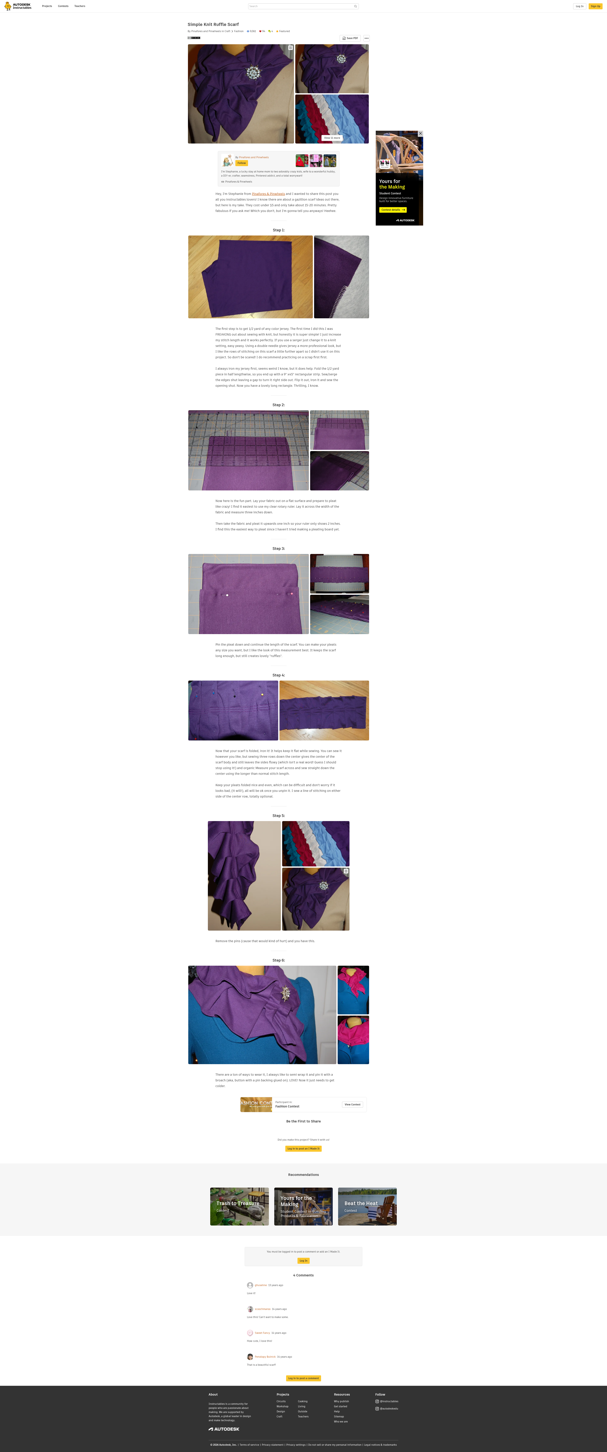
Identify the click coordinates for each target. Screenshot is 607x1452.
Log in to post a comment (303, 1378)
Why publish (341, 1401)
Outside (302, 1411)
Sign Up (595, 6)
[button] (366, 38)
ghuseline (261, 1285)
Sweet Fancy (262, 1333)
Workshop (282, 1406)
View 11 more (332, 138)
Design (281, 1411)
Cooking (303, 1401)
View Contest (352, 1104)
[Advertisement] (399, 178)
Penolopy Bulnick (265, 1356)
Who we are (341, 1421)
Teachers (79, 6)
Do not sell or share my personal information (334, 1445)
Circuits (281, 1401)
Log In (580, 6)
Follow (242, 163)
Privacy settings (296, 1445)
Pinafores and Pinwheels (206, 31)
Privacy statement (273, 1445)
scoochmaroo (262, 1309)
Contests (63, 6)
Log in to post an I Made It (303, 1148)
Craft (227, 31)
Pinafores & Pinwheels (238, 181)
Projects (47, 6)
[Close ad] (420, 134)
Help (337, 1411)
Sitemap (339, 1416)
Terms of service (249, 1445)
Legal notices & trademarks (380, 1445)
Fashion (239, 31)
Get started (340, 1406)
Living (301, 1406)
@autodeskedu (389, 1408)
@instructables (389, 1401)
